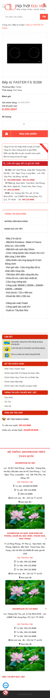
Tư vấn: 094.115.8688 (26, 490)
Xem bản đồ (26, 577)
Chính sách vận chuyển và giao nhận (20, 386)
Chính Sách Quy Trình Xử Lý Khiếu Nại (21, 377)
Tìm (44, 17)
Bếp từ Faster (19, 25)
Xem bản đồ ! (26, 502)
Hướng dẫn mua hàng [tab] (16, 221)
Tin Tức (7, 402)
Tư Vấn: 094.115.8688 (26, 562)
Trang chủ (6, 25)
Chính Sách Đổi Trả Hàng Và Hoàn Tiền (21, 373)
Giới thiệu (8, 397)
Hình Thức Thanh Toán (14, 369)
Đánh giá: (6, 96)
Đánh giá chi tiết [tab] (13, 229)
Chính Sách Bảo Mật (13, 382)
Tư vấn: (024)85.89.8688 (26, 486)
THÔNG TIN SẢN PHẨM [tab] (15, 214)
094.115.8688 (26, 494)
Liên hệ (7, 406)
